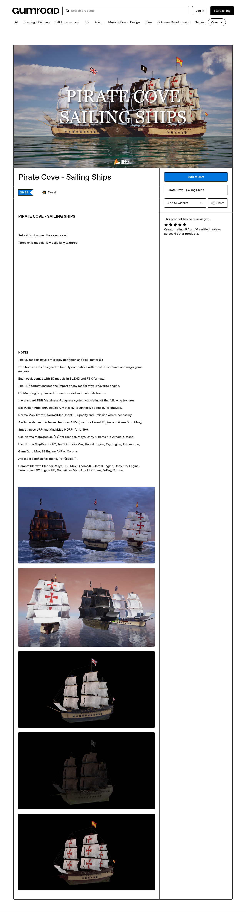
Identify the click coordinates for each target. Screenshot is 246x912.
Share (220, 203)
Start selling (222, 10)
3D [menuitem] (87, 22)
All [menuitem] (16, 22)
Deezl (52, 192)
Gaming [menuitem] (200, 22)
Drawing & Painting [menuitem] (36, 22)
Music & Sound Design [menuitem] (124, 22)
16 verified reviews (208, 229)
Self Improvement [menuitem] (67, 22)
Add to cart (196, 177)
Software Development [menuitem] (173, 22)
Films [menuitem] (148, 22)
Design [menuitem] (98, 22)
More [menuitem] (214, 22)
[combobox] (128, 10)
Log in (199, 10)
